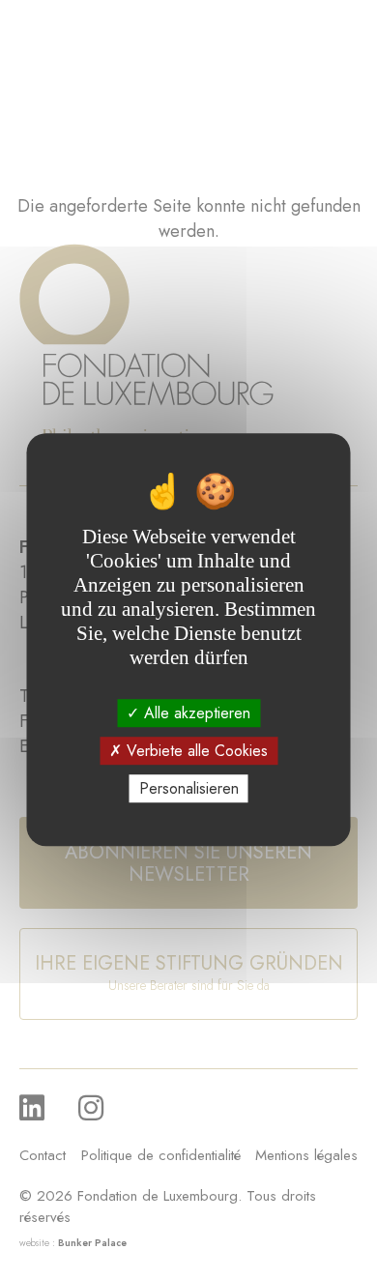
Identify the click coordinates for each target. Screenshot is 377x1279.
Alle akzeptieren (194, 713)
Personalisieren (189, 788)
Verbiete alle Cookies (195, 751)
